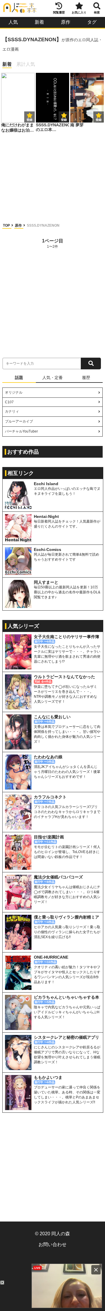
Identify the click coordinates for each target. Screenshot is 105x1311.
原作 (65, 22)
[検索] (91, 363)
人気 (13, 22)
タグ (92, 22)
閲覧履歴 (59, 12)
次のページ (88, 243)
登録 (64, 119)
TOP (7, 225)
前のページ (16, 243)
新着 (39, 22)
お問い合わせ (52, 1259)
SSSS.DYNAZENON (43, 225)
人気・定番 (52, 377)
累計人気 (25, 64)
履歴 (86, 377)
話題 (19, 377)
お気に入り (79, 12)
